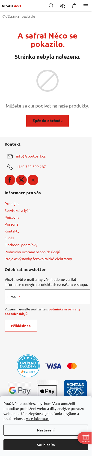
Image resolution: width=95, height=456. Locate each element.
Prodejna (12, 203)
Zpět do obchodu (47, 120)
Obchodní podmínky (21, 244)
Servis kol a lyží (17, 210)
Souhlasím (46, 444)
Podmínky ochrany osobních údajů (32, 251)
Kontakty (12, 231)
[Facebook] (10, 180)
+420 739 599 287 (31, 166)
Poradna (11, 224)
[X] (21, 180)
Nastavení (46, 430)
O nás (9, 237)
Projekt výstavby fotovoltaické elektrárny (38, 258)
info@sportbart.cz (31, 156)
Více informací (37, 418)
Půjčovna (12, 217)
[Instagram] (33, 180)
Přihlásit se (21, 325)
